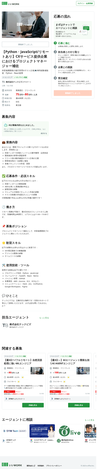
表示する (44, 133)
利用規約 (41, 465)
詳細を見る (33, 405)
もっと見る (44, 317)
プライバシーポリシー (54, 465)
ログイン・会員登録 (85, 3)
